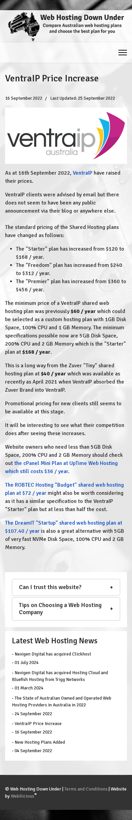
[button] (66, 587)
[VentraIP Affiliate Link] (66, 136)
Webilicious (22, 796)
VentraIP (82, 173)
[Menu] (122, 52)
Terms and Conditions (86, 789)
